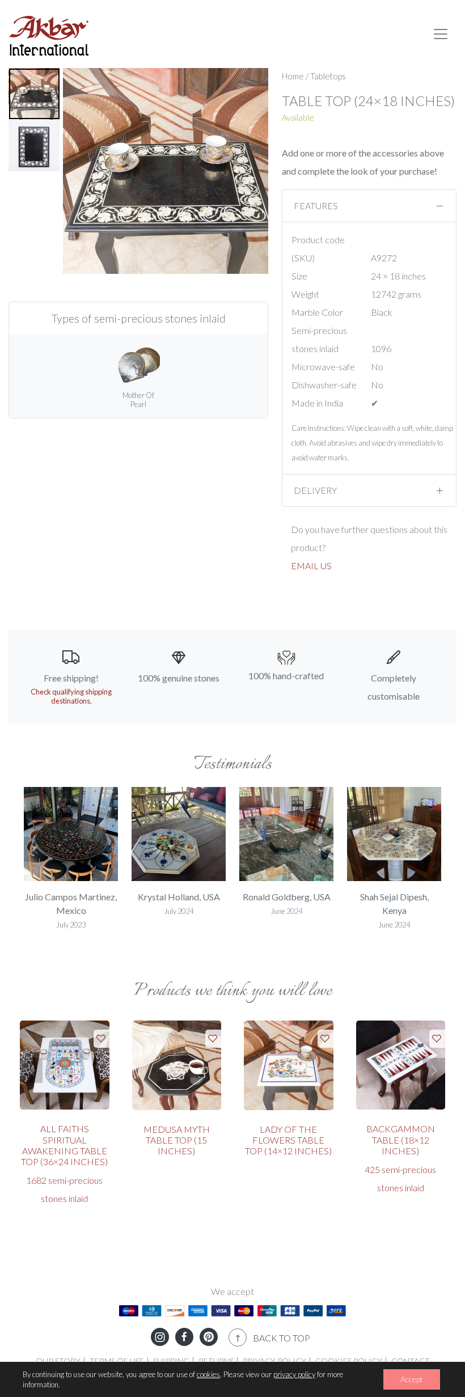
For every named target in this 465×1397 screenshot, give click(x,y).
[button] (35, 849)
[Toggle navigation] (440, 34)
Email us (311, 565)
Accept (411, 1379)
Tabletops (328, 76)
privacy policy (294, 1374)
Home (293, 76)
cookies (208, 1374)
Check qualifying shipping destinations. (71, 696)
